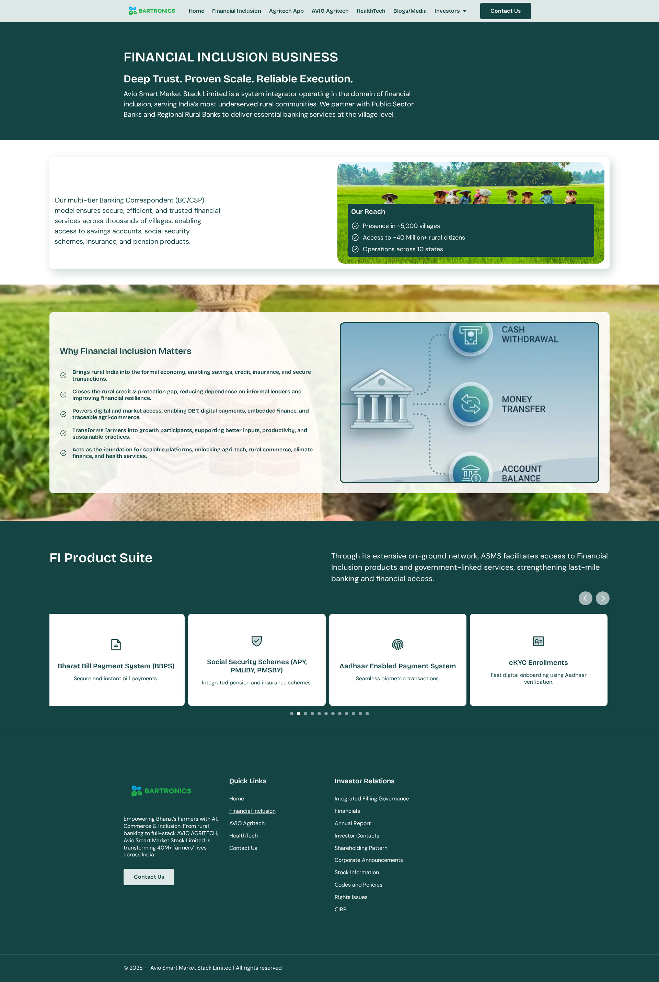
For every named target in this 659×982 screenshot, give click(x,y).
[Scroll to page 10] (353, 713)
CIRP (340, 909)
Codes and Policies (358, 884)
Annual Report (353, 823)
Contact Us (243, 848)
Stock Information (357, 872)
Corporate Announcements (369, 860)
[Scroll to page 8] (339, 713)
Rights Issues (351, 897)
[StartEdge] (151, 11)
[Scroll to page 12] (368, 713)
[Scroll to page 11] (360, 713)
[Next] (603, 598)
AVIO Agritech (247, 823)
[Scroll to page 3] (305, 713)
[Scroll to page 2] (298, 713)
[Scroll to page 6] (326, 713)
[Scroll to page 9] (346, 713)
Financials (347, 811)
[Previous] (585, 598)
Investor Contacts (357, 835)
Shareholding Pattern (361, 848)
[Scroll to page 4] (312, 713)
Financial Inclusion (252, 811)
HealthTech (243, 835)
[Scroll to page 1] (291, 713)
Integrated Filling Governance (372, 798)
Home (236, 798)
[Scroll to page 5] (319, 713)
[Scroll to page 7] (333, 713)
